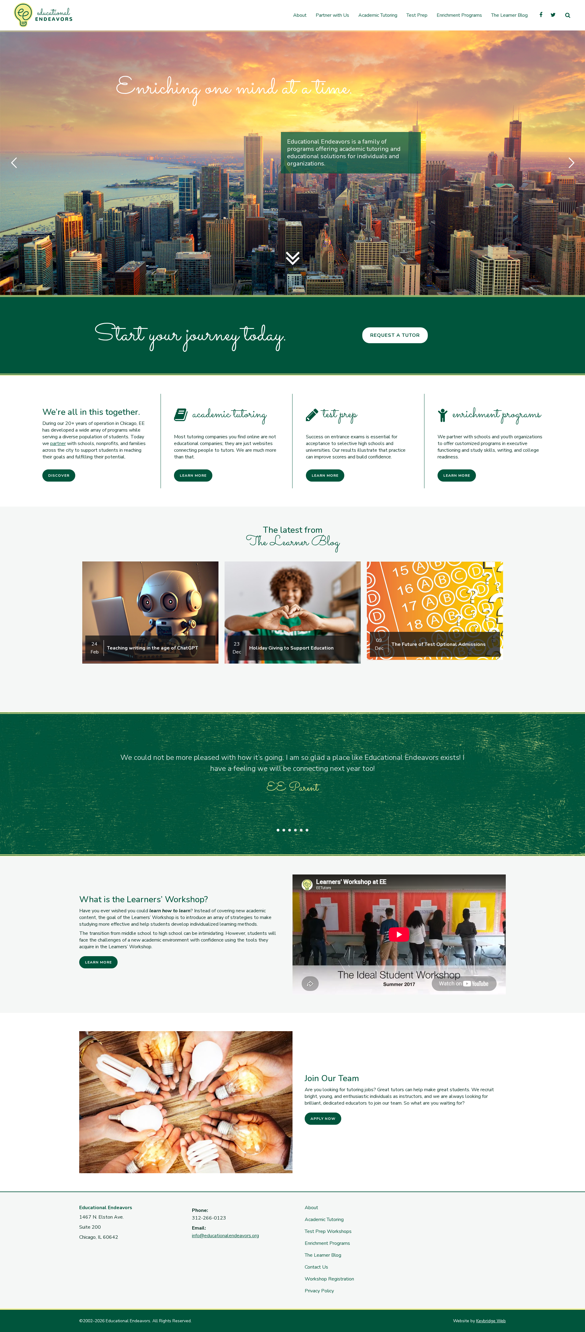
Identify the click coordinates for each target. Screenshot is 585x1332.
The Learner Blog (323, 1255)
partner (58, 443)
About (311, 1207)
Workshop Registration (329, 1279)
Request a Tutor (395, 335)
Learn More (193, 475)
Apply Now (322, 1118)
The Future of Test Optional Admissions (154, 644)
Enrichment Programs (327, 1243)
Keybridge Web (491, 1321)
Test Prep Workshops (328, 1231)
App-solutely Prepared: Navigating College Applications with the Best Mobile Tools (443, 642)
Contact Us (316, 1267)
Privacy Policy (319, 1290)
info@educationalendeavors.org (225, 1235)
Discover (58, 475)
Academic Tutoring (324, 1219)
